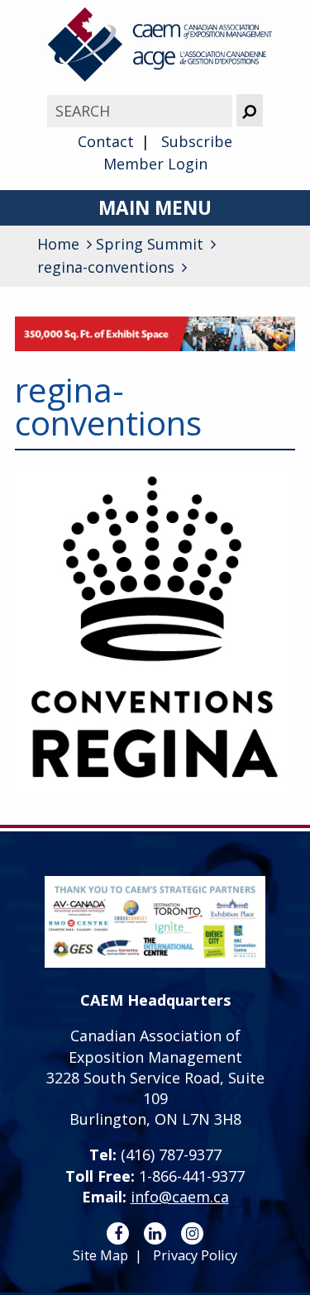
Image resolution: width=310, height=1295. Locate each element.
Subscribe (196, 141)
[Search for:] (141, 111)
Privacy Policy (195, 1255)
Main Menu (155, 208)
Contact (106, 141)
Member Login (155, 164)
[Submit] (249, 110)
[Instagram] (192, 1233)
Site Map (100, 1255)
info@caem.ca (180, 1197)
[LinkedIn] (155, 1233)
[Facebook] (118, 1233)
